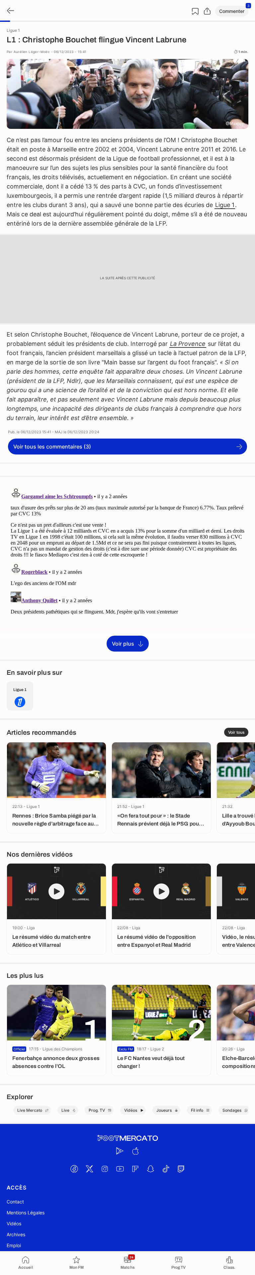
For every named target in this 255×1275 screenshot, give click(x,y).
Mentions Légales (25, 1212)
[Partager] (207, 11)
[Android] (120, 1151)
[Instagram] (105, 1169)
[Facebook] (74, 1169)
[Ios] (135, 1151)
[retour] (10, 11)
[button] (231, 11)
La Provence (188, 343)
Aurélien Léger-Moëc (32, 52)
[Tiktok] (166, 1169)
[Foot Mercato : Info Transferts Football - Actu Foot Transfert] (127, 1138)
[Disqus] (127, 568)
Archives (16, 1234)
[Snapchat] (150, 1169)
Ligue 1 (224, 204)
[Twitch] (181, 1169)
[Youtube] (120, 1169)
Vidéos (14, 1223)
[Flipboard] (135, 1169)
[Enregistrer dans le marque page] (195, 11)
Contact (15, 1201)
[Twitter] (89, 1169)
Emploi (14, 1245)
